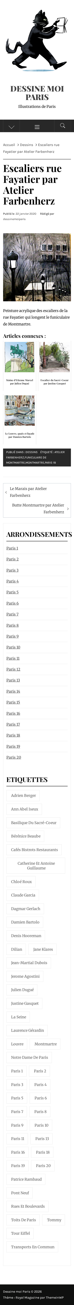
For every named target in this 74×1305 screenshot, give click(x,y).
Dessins (31, 452)
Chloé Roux (21, 881)
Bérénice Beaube (25, 836)
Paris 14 (13, 691)
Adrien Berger (23, 795)
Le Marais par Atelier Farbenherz (28, 492)
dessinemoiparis (14, 219)
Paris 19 (13, 746)
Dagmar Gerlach (25, 908)
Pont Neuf (20, 1193)
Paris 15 (13, 702)
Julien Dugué (22, 989)
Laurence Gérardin (27, 1030)
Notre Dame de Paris (29, 1057)
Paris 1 (12, 548)
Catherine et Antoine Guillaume (36, 865)
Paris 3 (12, 570)
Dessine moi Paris (37, 92)
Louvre (17, 1044)
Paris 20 (13, 757)
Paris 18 (50, 462)
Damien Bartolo (25, 922)
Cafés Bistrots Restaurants (34, 849)
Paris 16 (13, 713)
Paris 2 (12, 559)
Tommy (54, 1220)
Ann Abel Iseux (24, 809)
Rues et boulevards (28, 1206)
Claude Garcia (23, 895)
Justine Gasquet (25, 1003)
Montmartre (34, 462)
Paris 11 (13, 658)
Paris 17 (13, 724)
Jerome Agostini (25, 976)
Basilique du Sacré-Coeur (34, 822)
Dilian (16, 949)
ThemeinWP (55, 1297)
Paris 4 (12, 581)
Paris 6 (12, 603)
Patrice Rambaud (26, 1179)
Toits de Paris (23, 1220)
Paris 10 (13, 647)
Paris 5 (12, 592)
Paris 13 (13, 680)
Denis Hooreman (26, 935)
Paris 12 (13, 669)
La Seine (18, 1017)
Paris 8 (12, 625)
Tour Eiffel (20, 1233)
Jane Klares (43, 949)
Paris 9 (12, 636)
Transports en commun (32, 1247)
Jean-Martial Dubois (29, 962)
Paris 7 (12, 614)
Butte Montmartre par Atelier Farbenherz (38, 508)
